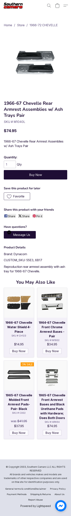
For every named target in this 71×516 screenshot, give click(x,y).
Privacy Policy (58, 488)
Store (21, 25)
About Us (59, 494)
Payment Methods (17, 494)
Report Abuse (35, 499)
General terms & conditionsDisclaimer (25, 488)
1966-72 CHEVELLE (44, 25)
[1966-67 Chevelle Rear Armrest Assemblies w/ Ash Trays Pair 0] (35, 63)
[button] (14, 5)
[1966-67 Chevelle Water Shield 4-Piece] (19, 303)
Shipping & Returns (40, 494)
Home (8, 25)
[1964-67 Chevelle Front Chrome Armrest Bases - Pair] (52, 303)
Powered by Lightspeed (35, 506)
